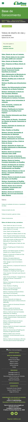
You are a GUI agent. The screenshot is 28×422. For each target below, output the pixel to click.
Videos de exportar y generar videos (11, 214)
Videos (3, 21)
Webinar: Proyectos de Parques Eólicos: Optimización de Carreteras (13, 137)
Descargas (14, 370)
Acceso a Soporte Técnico (14, 390)
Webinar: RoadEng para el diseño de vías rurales (14, 244)
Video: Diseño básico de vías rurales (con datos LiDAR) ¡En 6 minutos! (13, 58)
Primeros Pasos (14, 358)
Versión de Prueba (14, 378)
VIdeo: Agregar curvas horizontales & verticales (12, 262)
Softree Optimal (14, 365)
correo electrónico (15, 399)
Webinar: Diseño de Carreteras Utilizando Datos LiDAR (11, 152)
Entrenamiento (14, 383)
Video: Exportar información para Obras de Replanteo (14, 273)
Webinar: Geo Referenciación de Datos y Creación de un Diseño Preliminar (14, 88)
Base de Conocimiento (17, 20)
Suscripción (14, 386)
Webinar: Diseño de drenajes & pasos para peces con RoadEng (13, 178)
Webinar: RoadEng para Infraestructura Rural (13, 247)
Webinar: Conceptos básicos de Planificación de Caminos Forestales (13, 97)
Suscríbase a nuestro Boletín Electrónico (14, 402)
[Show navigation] (3, 3)
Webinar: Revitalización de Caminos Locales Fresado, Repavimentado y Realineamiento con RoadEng (13, 166)
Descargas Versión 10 (14, 374)
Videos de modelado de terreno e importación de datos (14, 205)
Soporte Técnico (6, 20)
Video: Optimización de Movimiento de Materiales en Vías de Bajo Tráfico (14, 75)
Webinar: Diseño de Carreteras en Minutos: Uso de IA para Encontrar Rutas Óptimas (12, 193)
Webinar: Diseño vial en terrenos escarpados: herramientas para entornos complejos (12, 187)
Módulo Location (14, 363)
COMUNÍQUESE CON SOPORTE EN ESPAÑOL (14, 397)
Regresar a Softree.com (14, 419)
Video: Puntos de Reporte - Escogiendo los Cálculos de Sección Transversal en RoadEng (14, 121)
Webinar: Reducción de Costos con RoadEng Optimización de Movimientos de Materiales (14, 147)
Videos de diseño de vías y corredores (12, 222)
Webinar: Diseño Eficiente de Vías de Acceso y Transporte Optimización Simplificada (13, 172)
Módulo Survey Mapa (14, 359)
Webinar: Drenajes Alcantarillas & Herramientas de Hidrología (12, 133)
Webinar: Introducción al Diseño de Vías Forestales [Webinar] (13, 92)
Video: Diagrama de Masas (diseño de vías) (14, 233)
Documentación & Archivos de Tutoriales (14, 376)
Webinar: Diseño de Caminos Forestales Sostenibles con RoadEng (13, 161)
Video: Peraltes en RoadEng (10, 130)
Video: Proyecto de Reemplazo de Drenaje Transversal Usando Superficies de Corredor (12, 70)
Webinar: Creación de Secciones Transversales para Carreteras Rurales (14, 157)
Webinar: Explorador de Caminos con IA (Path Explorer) (13, 282)
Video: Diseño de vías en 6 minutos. (13, 54)
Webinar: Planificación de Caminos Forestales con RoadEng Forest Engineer (13, 110)
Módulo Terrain (14, 361)
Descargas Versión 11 (14, 372)
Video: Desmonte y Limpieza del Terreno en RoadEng (12, 105)
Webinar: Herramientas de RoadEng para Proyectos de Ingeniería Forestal (13, 182)
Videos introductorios (7, 218)
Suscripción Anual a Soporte (14, 388)
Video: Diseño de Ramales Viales (12, 61)
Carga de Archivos (14, 392)
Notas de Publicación (14, 380)
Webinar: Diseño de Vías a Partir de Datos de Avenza (14, 296)
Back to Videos (7, 26)
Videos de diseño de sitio (8, 210)
